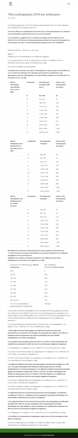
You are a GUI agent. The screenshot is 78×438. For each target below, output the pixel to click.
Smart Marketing (48, 435)
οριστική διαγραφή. (43, 34)
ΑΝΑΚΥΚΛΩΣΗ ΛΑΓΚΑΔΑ (16, 40)
